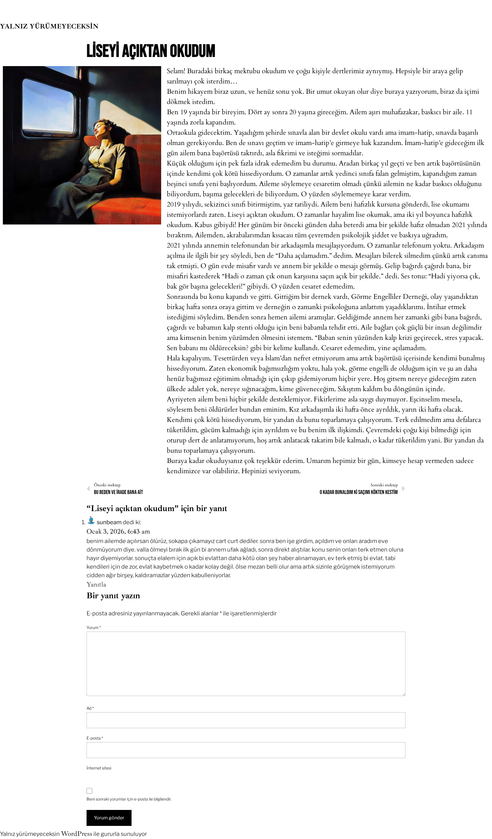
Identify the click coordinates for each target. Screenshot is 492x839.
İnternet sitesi (99, 767)
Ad (90, 708)
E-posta (95, 738)
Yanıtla (96, 584)
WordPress (76, 833)
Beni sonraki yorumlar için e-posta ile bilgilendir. (129, 799)
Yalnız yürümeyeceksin (49, 26)
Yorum (94, 627)
